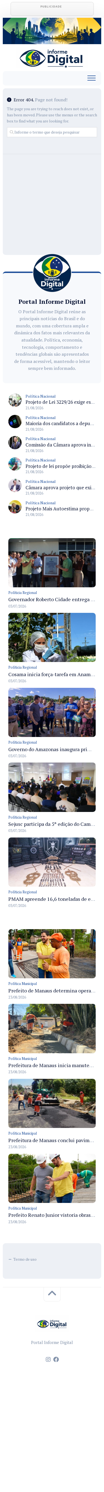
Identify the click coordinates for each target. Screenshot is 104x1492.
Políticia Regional (22, 592)
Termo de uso (25, 1259)
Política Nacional (41, 396)
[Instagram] (48, 1359)
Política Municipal (22, 983)
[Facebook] (56, 1359)
